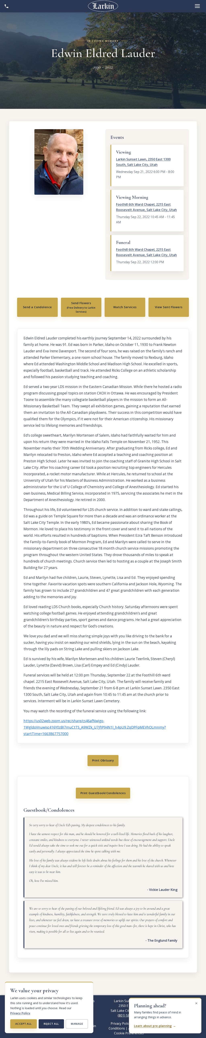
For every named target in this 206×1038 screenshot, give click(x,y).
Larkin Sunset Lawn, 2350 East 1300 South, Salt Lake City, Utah (143, 162)
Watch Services (125, 307)
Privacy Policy (20, 1013)
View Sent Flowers (168, 307)
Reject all (51, 1024)
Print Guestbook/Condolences (103, 793)
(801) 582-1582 (129, 1015)
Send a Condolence (37, 307)
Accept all (23, 1024)
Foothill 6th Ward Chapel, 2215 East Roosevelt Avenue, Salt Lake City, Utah (146, 207)
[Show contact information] (6, 6)
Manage (77, 1024)
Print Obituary (103, 760)
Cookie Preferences (129, 1033)
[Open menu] (197, 6)
